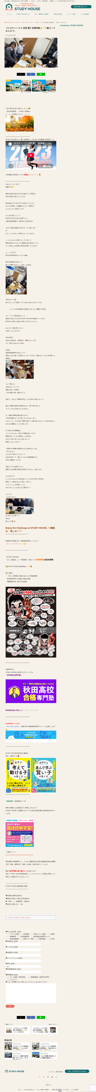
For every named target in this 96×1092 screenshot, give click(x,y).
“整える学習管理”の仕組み (77, 1071)
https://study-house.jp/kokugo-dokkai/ (19, 855)
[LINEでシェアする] (41, 74)
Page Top (48, 1085)
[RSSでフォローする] (56, 1077)
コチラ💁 (29, 566)
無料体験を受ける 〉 (81, 7)
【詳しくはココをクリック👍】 (16, 544)
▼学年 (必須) (10, 964)
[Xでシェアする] (21, 74)
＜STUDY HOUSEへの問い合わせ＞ (19, 917)
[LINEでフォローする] (48, 1077)
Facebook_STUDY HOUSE (71, 25)
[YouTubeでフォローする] (52, 1077)
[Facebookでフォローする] (39, 1077)
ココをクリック (33, 175)
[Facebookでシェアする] (31, 74)
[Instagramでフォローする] (43, 1077)
